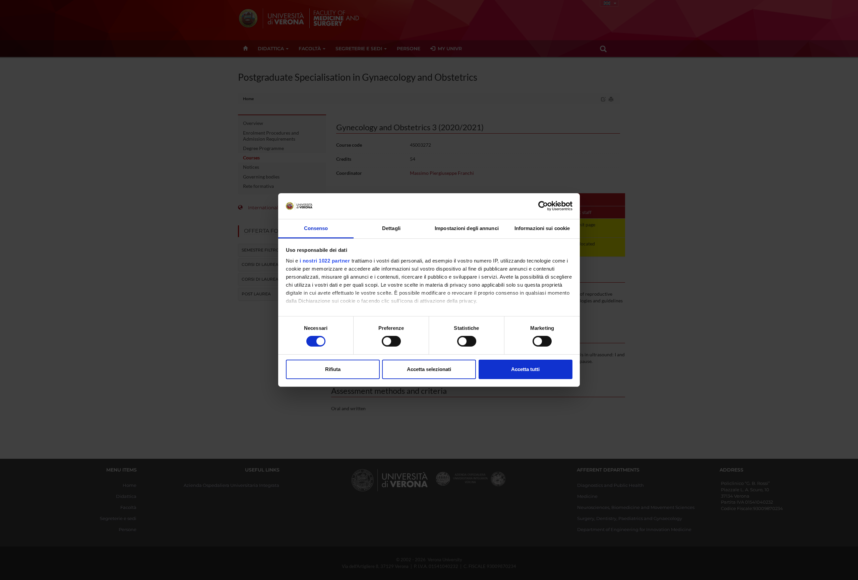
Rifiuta (333, 369)
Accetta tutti (525, 369)
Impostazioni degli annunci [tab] (467, 228)
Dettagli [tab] (391, 228)
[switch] (391, 341)
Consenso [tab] (316, 228)
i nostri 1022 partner (325, 261)
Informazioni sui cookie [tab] (542, 228)
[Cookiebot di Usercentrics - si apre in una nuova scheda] (543, 206)
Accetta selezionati (429, 369)
